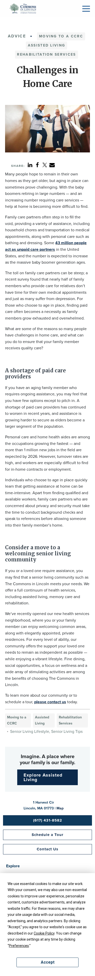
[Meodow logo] (23, 8)
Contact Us (47, 849)
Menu (86, 8)
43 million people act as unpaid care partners (46, 246)
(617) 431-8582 (47, 820)
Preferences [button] (19, 946)
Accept (47, 962)
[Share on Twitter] (44, 165)
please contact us (50, 702)
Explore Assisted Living (43, 777)
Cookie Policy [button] (44, 933)
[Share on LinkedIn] (30, 165)
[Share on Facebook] (37, 165)
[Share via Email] (52, 165)
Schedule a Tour (47, 834)
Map (60, 808)
